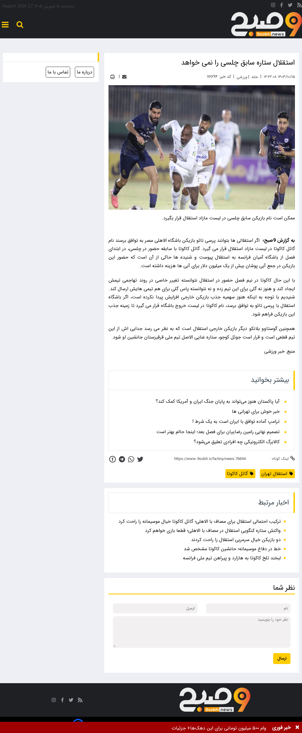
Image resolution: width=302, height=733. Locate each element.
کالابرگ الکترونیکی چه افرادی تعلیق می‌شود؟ (237, 442)
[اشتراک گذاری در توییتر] (140, 459)
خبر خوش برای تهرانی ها (256, 411)
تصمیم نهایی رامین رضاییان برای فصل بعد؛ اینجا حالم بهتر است (218, 432)
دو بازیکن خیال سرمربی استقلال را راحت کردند (236, 539)
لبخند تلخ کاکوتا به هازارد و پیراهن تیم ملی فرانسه (232, 558)
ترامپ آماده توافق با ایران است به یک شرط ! (236, 421)
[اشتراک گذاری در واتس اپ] (131, 459)
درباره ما (84, 72)
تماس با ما (57, 72)
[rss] (299, 6)
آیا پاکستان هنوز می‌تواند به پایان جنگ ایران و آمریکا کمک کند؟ (218, 401)
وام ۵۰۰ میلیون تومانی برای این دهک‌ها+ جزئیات (219, 728)
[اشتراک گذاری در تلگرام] (122, 459)
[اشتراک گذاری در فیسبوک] (112, 459)
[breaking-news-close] (297, 727)
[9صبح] (266, 24)
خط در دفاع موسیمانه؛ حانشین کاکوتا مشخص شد (232, 549)
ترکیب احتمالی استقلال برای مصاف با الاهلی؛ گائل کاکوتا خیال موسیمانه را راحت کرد (200, 521)
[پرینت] (112, 76)
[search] (20, 24)
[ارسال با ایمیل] (124, 77)
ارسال (281, 658)
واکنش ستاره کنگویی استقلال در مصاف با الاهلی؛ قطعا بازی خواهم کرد (213, 530)
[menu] (5, 24)
